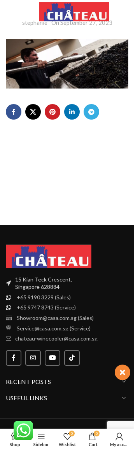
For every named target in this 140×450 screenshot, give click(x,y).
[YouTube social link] (52, 358)
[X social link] (33, 112)
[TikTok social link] (72, 358)
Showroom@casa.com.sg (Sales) (55, 317)
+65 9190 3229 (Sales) (44, 297)
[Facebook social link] (13, 112)
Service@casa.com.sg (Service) (54, 328)
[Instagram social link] (33, 358)
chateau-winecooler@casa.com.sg (56, 338)
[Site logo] (74, 10)
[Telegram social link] (91, 112)
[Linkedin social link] (72, 112)
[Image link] (48, 255)
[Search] (120, 11)
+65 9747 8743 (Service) (46, 307)
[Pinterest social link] (52, 112)
